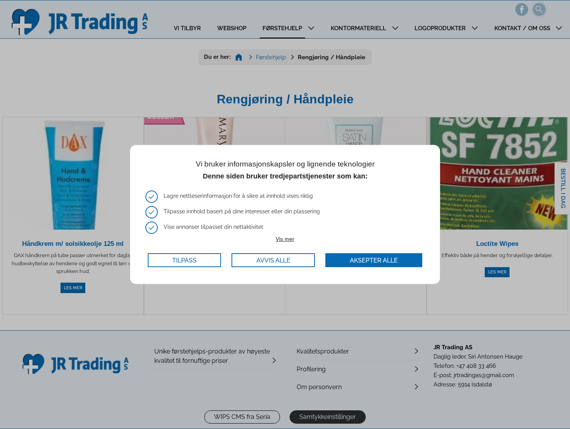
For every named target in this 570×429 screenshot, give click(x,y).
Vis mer (285, 239)
